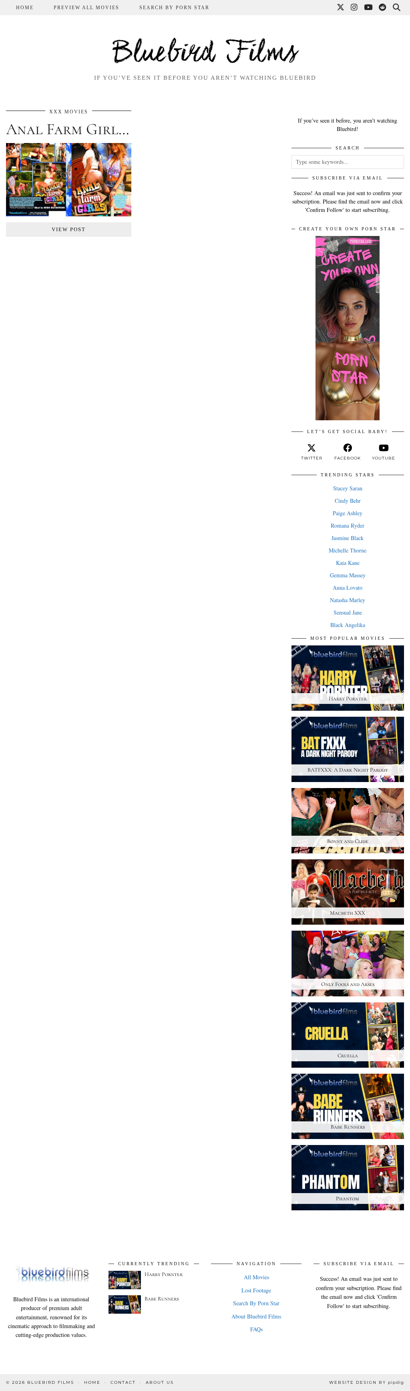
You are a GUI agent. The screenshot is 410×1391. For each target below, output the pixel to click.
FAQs (256, 1329)
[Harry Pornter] (125, 1280)
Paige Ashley (347, 513)
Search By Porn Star (174, 7)
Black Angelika (347, 625)
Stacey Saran (347, 488)
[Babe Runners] (125, 1304)
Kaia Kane (348, 562)
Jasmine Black (348, 538)
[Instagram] (354, 7)
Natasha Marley (347, 600)
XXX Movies (68, 112)
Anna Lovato (347, 587)
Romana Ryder (347, 525)
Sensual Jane (348, 612)
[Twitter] (341, 7)
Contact (123, 1382)
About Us (160, 1382)
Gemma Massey (348, 575)
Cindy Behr (348, 500)
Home (25, 7)
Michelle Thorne (347, 550)
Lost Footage (256, 1290)
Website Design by (366, 1382)
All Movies (256, 1277)
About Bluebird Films (256, 1316)
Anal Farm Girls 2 (71, 129)
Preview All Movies (86, 7)
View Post (69, 229)
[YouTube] (368, 7)
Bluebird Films (205, 53)
